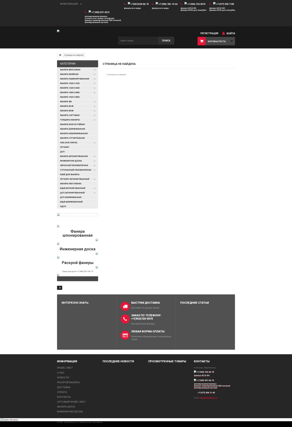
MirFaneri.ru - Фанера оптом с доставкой (85, 422)
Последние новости (118, 361)
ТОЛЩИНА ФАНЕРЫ (70, 120)
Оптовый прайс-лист (71, 401)
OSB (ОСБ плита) (68, 142)
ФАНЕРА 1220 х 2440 (69, 88)
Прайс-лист (65, 367)
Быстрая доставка (145, 302)
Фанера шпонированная (78, 233)
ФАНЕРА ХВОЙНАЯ (69, 74)
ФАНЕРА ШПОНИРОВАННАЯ (74, 156)
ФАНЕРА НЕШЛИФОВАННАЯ (74, 133)
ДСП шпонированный (72, 193)
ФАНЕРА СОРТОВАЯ (70, 115)
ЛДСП (63, 206)
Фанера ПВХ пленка (70, 183)
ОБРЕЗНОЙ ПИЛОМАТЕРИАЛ (74, 165)
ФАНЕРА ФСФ (66, 106)
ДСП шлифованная (70, 197)
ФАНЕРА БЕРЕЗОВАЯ (70, 70)
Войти (231, 33)
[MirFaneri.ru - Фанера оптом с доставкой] (85, 37)
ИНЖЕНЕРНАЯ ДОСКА (71, 161)
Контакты (64, 397)
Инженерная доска (78, 249)
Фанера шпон (66, 406)
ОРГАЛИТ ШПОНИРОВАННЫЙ (74, 179)
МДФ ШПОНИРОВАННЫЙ (72, 188)
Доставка (63, 387)
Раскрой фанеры (78, 262)
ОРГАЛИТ (64, 147)
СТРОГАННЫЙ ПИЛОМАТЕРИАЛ (75, 170)
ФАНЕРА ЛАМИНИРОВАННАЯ (74, 79)
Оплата (62, 392)
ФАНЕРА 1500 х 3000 (69, 92)
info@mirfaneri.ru (208, 398)
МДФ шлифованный (71, 202)
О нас (60, 372)
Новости (63, 377)
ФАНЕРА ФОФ (66, 111)
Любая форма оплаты (148, 331)
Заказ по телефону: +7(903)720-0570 (146, 317)
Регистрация (209, 33)
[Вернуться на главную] (60, 55)
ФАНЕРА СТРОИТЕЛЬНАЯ (72, 138)
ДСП (62, 152)
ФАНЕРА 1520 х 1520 (69, 83)
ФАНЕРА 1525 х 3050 (69, 97)
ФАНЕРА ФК (66, 101)
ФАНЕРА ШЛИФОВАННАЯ (72, 129)
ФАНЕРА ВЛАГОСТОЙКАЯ (72, 124)
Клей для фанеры (69, 174)
